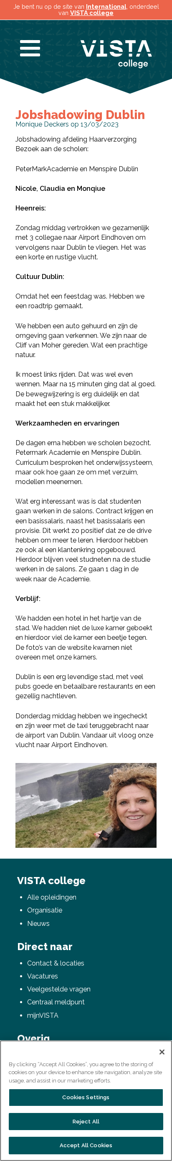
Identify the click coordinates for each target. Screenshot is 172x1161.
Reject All (86, 1121)
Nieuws (38, 924)
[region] (86, 1100)
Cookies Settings (85, 1097)
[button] (149, 770)
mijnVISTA (42, 1015)
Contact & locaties (55, 963)
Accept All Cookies (86, 1145)
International (106, 6)
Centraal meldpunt (56, 1002)
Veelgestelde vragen (59, 989)
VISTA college (92, 12)
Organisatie (44, 910)
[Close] (162, 1052)
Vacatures (42, 976)
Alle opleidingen (51, 897)
